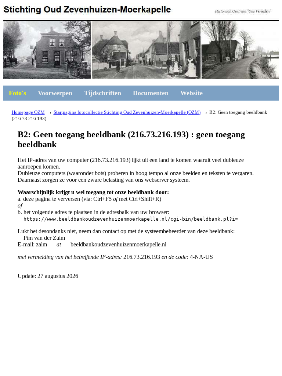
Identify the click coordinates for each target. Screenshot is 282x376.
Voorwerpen (55, 93)
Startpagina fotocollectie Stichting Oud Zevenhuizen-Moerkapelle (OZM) (127, 112)
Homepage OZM (28, 112)
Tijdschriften (102, 93)
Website (191, 93)
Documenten (151, 93)
